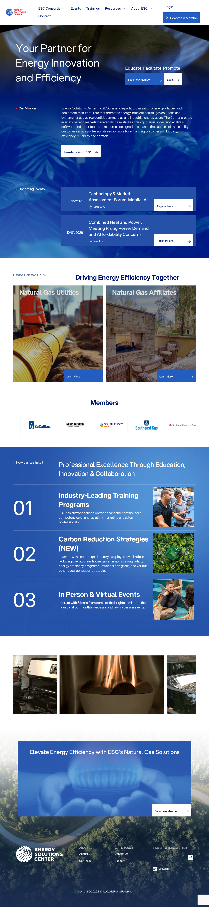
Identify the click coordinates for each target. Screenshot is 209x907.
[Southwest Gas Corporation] (89, 425)
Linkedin (164, 868)
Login (169, 6)
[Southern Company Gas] (53, 425)
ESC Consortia (49, 8)
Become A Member (184, 18)
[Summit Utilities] (160, 425)
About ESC (139, 8)
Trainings (93, 8)
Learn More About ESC (77, 152)
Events (76, 8)
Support (120, 861)
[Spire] (124, 425)
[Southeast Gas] (18, 425)
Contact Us (121, 854)
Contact (44, 16)
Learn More (73, 376)
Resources (113, 8)
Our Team (85, 861)
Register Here (165, 206)
